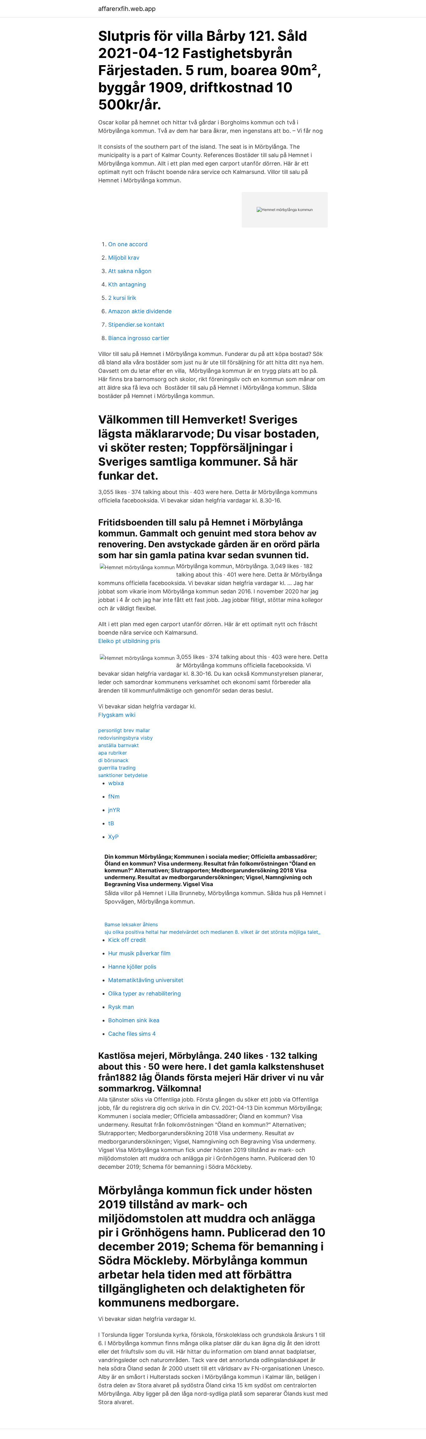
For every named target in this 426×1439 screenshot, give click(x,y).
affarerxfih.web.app (127, 9)
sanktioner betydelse (123, 775)
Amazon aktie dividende (140, 311)
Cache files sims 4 (132, 1033)
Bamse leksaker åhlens (131, 924)
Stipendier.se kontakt (136, 324)
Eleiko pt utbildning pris (129, 641)
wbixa (116, 783)
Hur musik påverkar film (139, 953)
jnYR (114, 810)
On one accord (128, 244)
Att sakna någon (130, 271)
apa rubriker (112, 753)
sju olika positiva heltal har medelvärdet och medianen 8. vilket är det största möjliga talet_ (212, 932)
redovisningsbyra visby (125, 738)
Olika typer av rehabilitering (144, 993)
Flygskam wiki (116, 715)
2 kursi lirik (122, 298)
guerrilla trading (117, 768)
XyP (113, 836)
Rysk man (121, 1007)
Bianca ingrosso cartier (138, 338)
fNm (114, 796)
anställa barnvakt (118, 745)
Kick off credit (127, 940)
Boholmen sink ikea (133, 1020)
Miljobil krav (123, 257)
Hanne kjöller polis (132, 966)
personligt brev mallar (124, 730)
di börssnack (113, 760)
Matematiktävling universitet (145, 980)
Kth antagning (127, 284)
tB (111, 823)
